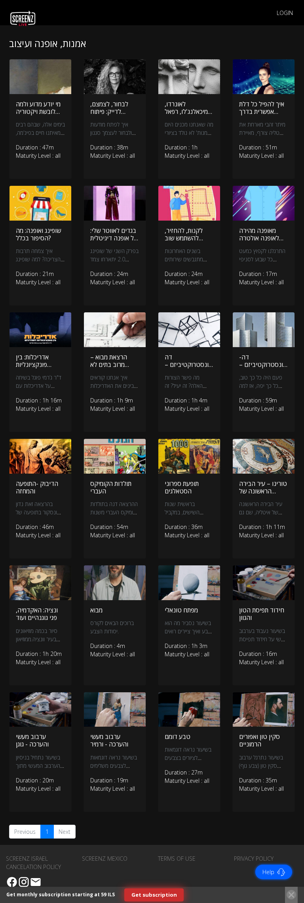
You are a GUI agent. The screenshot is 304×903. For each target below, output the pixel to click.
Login (285, 13)
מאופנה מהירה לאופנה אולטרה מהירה (259, 238)
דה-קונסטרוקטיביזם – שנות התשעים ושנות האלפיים (263, 368)
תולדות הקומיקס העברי (110, 487)
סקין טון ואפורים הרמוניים (259, 740)
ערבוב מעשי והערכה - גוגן (32, 740)
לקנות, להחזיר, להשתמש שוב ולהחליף (184, 238)
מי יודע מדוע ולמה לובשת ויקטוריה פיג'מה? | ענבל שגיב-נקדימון (38, 115)
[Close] (291, 894)
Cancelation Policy (33, 867)
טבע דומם (177, 736)
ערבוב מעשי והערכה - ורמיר (109, 740)
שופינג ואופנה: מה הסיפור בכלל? (38, 234)
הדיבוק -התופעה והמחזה (37, 487)
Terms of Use (177, 858)
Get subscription (154, 894)
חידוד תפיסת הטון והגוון (261, 614)
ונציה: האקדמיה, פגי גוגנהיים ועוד (37, 614)
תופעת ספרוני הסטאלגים (182, 487)
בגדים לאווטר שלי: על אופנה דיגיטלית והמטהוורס (113, 238)
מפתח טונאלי (181, 610)
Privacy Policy (254, 858)
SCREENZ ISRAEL (27, 858)
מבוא (96, 610)
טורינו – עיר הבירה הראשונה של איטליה (263, 491)
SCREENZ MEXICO (104, 858)
